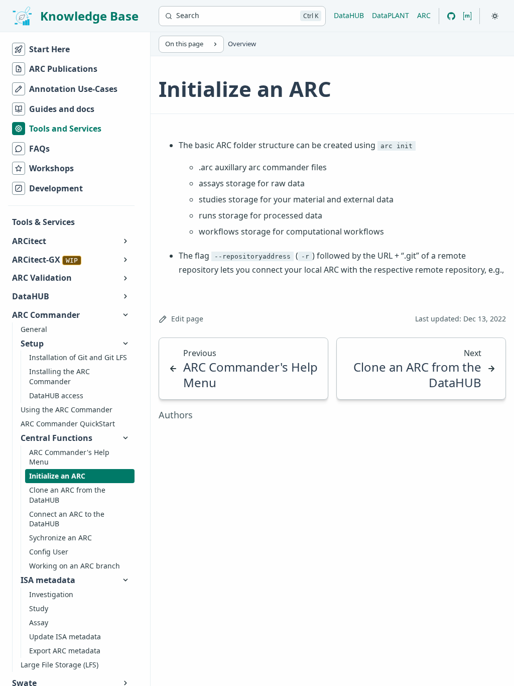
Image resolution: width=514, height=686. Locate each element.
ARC (424, 15)
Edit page (187, 318)
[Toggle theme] (495, 16)
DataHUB (349, 15)
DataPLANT (390, 15)
